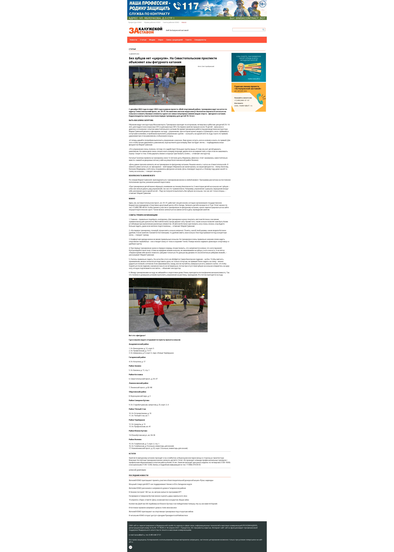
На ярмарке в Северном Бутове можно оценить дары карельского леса (158, 496)
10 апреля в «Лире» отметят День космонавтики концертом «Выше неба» (159, 500)
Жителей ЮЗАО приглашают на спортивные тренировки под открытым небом (161, 511)
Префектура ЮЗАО (135, 22)
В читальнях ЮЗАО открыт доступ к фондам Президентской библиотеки (158, 515)
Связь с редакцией (174, 40)
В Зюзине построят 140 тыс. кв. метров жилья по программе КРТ (155, 492)
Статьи (143, 40)
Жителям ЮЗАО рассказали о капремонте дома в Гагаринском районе (157, 488)
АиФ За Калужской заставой (177, 30)
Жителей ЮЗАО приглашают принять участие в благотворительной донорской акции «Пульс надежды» (171, 480)
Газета (188, 40)
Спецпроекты (200, 40)
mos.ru (184, 22)
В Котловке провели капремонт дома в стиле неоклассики (153, 507)
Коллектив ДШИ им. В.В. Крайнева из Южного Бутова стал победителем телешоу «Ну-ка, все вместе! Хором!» (173, 504)
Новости (133, 40)
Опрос (160, 40)
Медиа (152, 40)
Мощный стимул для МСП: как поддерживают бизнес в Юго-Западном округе (160, 484)
